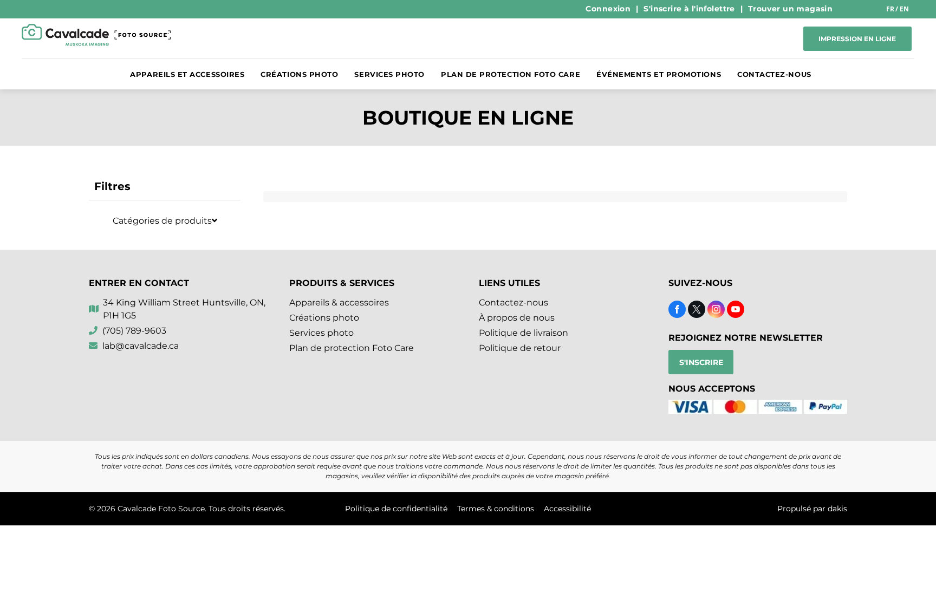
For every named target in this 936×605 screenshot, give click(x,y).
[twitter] (696, 311)
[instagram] (716, 311)
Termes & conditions (495, 508)
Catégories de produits (162, 221)
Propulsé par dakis (812, 508)
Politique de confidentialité (396, 508)
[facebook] (677, 311)
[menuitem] (609, 9)
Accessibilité (567, 508)
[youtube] (735, 311)
